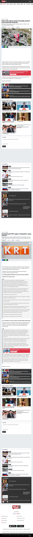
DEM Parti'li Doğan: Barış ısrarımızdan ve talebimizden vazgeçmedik (18, 181)
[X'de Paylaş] (4, 47)
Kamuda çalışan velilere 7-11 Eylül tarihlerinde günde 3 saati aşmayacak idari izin (8, 110)
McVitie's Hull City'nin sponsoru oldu (16, 176)
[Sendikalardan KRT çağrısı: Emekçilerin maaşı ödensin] (16, 250)
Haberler (3, 19)
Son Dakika (4, 4)
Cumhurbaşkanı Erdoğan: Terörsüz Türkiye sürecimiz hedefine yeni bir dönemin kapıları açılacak (8, 122)
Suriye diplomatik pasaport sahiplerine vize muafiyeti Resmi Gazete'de (19, 172)
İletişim (29, 529)
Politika (10, 166)
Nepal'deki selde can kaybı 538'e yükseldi (16, 470)
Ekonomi (11, 4)
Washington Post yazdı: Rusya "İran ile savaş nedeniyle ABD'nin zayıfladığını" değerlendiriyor (18, 189)
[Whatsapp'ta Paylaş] (5, 47)
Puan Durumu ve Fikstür (21, 518)
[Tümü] (30, 164)
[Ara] (29, 1)
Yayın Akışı (28, 4)
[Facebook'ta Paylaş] (2, 47)
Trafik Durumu (5, 518)
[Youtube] (18, 513)
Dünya (15, 4)
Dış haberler (10, 183)
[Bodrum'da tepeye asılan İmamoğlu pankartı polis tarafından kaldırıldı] (16, 37)
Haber (8, 4)
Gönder (4, 146)
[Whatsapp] (19, 513)
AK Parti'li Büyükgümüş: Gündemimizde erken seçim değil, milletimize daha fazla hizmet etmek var (19, 168)
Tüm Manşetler (5, 520)
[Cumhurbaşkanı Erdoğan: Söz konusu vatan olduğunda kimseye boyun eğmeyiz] (24, 105)
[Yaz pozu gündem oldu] (24, 116)
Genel (9, 170)
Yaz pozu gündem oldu (20, 121)
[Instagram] (16, 513)
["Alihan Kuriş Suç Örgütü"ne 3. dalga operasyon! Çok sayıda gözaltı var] (9, 128)
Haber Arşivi (4, 522)
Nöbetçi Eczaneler (5, 516)
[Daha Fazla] (7, 47)
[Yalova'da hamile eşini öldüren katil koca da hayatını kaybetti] (24, 125)
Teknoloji (18, 4)
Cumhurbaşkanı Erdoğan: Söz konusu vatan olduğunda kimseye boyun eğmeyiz (23, 110)
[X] (15, 513)
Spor (24, 4)
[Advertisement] (17, 12)
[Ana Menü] (30, 1)
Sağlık (22, 4)
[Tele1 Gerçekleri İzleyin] (4, 1)
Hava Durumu (20, 516)
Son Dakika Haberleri (21, 520)
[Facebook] (13, 513)
